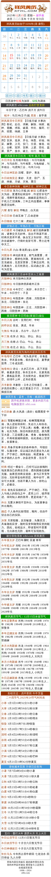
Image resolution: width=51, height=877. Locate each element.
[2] (39, 80)
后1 (19, 95)
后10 (9, 95)
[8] (32, 90)
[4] (4, 90)
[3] (46, 80)
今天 (25, 95)
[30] (4, 39)
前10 (42, 95)
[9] (39, 90)
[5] (11, 90)
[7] (25, 90)
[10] (46, 90)
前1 (32, 95)
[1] (32, 80)
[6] (18, 90)
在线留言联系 (25, 868)
